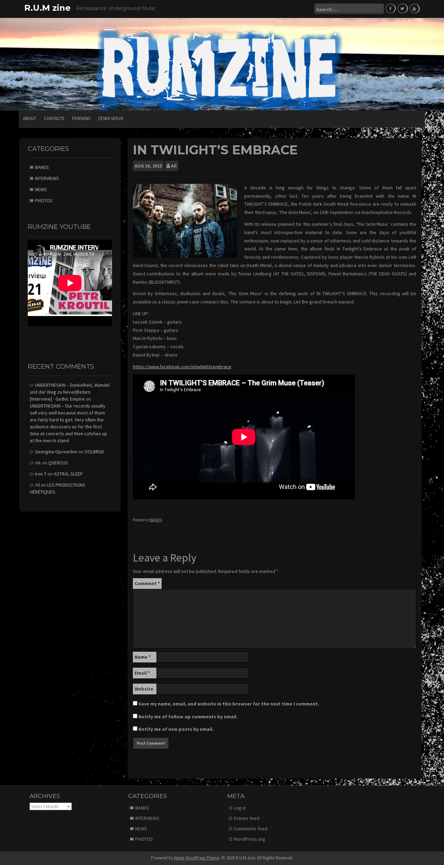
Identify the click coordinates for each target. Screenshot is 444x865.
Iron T (40, 474)
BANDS (156, 519)
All (174, 166)
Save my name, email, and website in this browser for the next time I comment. (228, 704)
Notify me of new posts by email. (176, 729)
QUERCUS (58, 463)
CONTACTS (54, 118)
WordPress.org (249, 839)
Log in (240, 808)
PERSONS (81, 118)
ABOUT (29, 118)
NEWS (41, 189)
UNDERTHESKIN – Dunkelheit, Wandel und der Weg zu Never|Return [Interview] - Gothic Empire (70, 392)
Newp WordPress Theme (196, 858)
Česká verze (111, 118)
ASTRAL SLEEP (68, 474)
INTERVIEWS (47, 178)
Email (142, 673)
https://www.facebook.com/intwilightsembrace (182, 366)
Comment (147, 583)
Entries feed (246, 818)
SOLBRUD (94, 451)
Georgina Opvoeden (56, 451)
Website (144, 689)
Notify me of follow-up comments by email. (188, 716)
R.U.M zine (47, 8)
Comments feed (250, 828)
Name (143, 657)
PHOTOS (44, 200)
